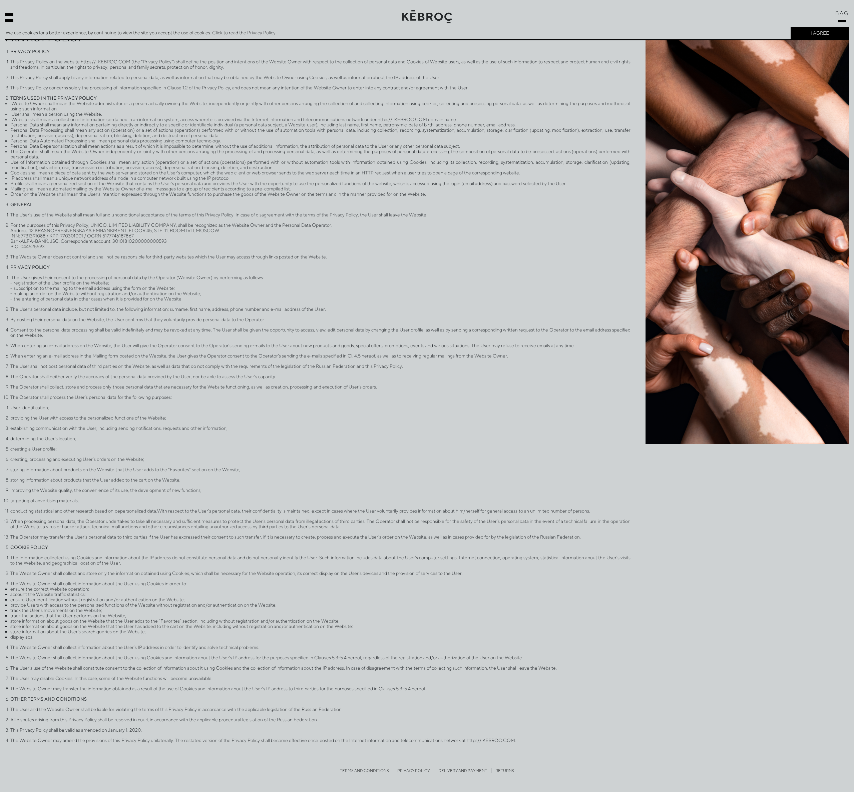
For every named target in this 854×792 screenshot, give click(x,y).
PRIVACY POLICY (413, 770)
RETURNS (504, 770)
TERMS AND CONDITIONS (364, 770)
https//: (88, 61)
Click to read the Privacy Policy (244, 32)
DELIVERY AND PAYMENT (462, 770)
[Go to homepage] (427, 16)
